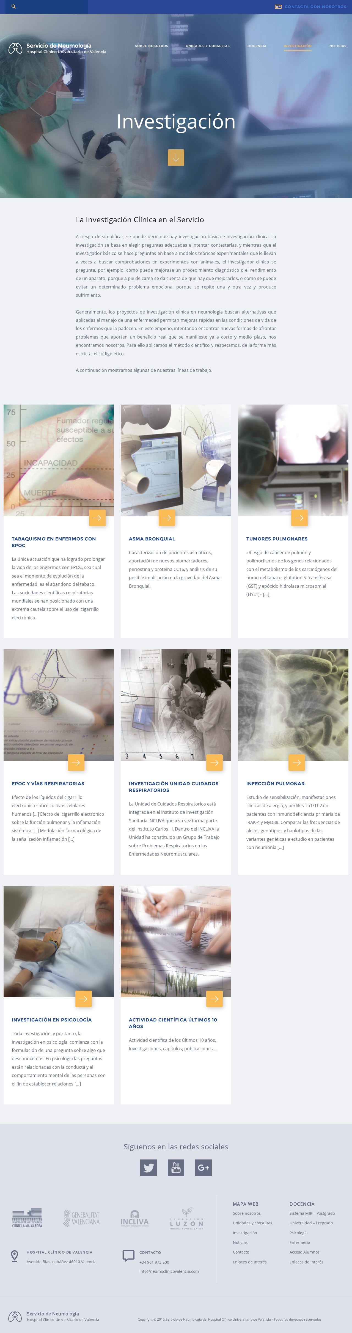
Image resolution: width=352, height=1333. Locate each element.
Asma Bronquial (152, 539)
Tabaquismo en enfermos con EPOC (54, 542)
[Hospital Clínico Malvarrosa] (31, 1218)
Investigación (298, 46)
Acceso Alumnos (305, 1252)
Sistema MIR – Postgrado (312, 1213)
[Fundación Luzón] (186, 1215)
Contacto (241, 1252)
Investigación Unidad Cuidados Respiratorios (174, 787)
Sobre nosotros (151, 46)
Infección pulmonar (275, 783)
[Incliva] (134, 1219)
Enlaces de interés (250, 1262)
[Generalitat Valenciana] (82, 1219)
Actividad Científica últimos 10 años (173, 1023)
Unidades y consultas (208, 46)
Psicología (299, 1232)
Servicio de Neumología (66, 48)
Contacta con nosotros (315, 7)
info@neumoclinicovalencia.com (169, 1271)
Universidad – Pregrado (311, 1222)
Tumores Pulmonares (277, 539)
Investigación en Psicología (52, 1020)
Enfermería (300, 1242)
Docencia (257, 46)
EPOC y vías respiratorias (48, 783)
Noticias (337, 46)
